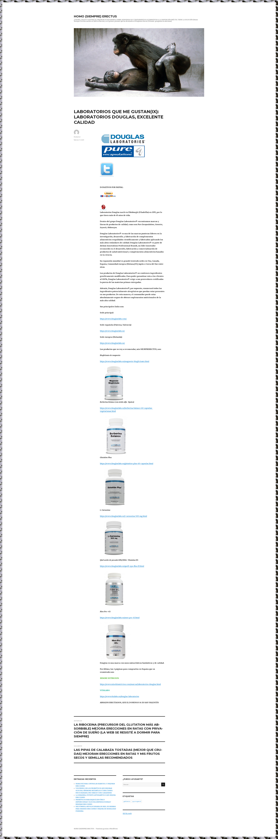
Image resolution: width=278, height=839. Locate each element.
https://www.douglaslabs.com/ (113, 319)
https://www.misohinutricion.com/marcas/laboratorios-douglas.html (130, 684)
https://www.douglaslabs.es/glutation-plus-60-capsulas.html (126, 463)
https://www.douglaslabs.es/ (112, 331)
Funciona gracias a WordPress (107, 829)
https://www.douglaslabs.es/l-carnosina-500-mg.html (123, 516)
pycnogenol (136, 801)
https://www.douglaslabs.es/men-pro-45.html (120, 618)
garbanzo (126, 801)
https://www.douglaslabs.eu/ (112, 343)
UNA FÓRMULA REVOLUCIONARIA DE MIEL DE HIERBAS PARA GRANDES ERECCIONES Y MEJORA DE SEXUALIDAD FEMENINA (96, 809)
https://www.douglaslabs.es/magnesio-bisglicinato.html (124, 361)
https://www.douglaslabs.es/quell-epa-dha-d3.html (122, 566)
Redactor (77, 137)
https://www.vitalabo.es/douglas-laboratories (119, 696)
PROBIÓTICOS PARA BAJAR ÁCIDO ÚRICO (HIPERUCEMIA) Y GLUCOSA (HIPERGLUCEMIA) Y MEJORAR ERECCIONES (93, 802)
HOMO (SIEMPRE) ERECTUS (95, 16)
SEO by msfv (127, 813)
